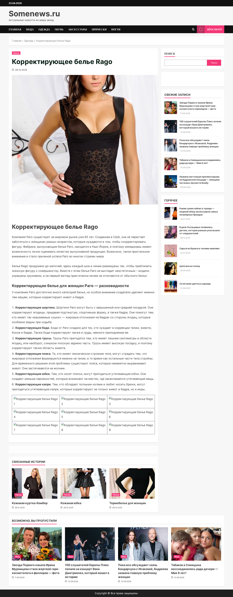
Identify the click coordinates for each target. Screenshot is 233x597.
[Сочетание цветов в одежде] (170, 286)
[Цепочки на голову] (170, 268)
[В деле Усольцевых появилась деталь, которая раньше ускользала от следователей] (170, 232)
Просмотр (214, 29)
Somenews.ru (34, 13)
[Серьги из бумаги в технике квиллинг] (170, 251)
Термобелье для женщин (127, 503)
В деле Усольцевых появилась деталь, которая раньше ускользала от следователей (199, 230)
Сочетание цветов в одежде (195, 283)
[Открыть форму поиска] (193, 29)
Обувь (59, 29)
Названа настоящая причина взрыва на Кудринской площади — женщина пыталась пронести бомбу (199, 179)
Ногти (115, 29)
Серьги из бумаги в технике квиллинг (199, 248)
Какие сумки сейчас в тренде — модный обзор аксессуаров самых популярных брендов (198, 211)
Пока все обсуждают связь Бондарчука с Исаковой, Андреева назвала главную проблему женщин (199, 143)
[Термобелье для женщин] (132, 483)
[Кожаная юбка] (83, 483)
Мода (30, 29)
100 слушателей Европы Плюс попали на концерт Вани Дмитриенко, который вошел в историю (200, 124)
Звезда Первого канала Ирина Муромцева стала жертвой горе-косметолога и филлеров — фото (197, 105)
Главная (15, 29)
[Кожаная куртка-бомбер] (34, 483)
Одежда (44, 29)
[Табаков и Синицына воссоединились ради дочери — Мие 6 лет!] (170, 164)
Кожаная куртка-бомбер (30, 503)
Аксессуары (77, 29)
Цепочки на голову (189, 266)
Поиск (169, 53)
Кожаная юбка (71, 503)
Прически (99, 29)
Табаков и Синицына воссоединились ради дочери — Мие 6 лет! (194, 569)
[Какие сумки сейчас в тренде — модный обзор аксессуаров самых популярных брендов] (170, 213)
